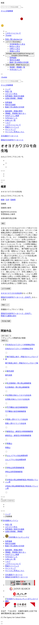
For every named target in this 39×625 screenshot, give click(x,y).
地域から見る (15, 51)
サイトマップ (10, 129)
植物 (2, 200)
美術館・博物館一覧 (17, 67)
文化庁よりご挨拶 (12, 116)
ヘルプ (7, 123)
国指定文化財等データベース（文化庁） (16, 297)
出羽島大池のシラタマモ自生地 (17, 399)
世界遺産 (13, 58)
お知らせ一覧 (10, 120)
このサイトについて (13, 33)
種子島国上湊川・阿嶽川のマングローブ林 (21, 363)
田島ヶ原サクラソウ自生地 (15, 423)
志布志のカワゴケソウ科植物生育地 (19, 349)
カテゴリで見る (13, 42)
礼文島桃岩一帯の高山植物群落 (17, 387)
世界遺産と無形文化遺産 (19, 54)
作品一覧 (13, 39)
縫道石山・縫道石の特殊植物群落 (18, 435)
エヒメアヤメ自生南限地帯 (15, 460)
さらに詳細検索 (7, 11)
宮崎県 (13, 200)
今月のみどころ (16, 69)
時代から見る (15, 46)
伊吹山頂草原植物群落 (14, 472)
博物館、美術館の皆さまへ (15, 113)
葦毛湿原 (8, 375)
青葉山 (7, 447)
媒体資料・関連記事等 (14, 111)
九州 (7, 200)
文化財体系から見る (17, 44)
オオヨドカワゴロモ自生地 (11, 293)
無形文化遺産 (15, 60)
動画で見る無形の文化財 (19, 62)
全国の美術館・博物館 (17, 65)
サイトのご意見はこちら (14, 132)
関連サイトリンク (12, 127)
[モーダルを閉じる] (2, 621)
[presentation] (2, 338)
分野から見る (15, 49)
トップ (7, 89)
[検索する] (22, 7)
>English (8, 35)
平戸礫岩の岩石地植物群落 (15, 411)
